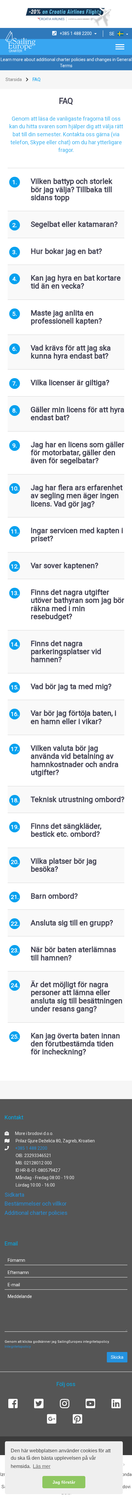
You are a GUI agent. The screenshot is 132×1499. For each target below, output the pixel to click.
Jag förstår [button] (63, 1482)
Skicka (117, 1357)
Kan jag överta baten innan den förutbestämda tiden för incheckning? (75, 1044)
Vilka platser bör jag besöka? (64, 865)
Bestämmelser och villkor (36, 1203)
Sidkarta (14, 1194)
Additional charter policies (36, 1213)
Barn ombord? (54, 896)
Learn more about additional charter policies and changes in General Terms (66, 62)
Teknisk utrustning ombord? (77, 799)
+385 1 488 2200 (31, 1148)
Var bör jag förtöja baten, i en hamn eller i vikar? (73, 717)
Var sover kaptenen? (64, 565)
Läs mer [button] (41, 1466)
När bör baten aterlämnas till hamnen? (73, 953)
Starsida (14, 79)
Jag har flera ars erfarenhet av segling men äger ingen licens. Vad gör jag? (76, 495)
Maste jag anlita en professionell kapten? (66, 317)
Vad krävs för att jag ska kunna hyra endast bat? (71, 352)
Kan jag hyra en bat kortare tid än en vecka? (76, 282)
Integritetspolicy (18, 1347)
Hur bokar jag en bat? (66, 251)
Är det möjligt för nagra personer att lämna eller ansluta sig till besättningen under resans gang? (76, 996)
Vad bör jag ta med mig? (71, 686)
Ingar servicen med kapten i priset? (77, 534)
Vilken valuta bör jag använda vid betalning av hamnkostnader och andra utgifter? (74, 760)
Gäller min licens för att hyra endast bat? (77, 413)
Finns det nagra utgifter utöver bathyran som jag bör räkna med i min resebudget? (77, 604)
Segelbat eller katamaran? (74, 224)
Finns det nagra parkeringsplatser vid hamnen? (66, 651)
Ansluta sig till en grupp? (72, 923)
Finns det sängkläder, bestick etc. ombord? (66, 830)
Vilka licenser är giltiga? (70, 382)
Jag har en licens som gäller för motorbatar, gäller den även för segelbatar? (77, 452)
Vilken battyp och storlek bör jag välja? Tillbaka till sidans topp (71, 189)
